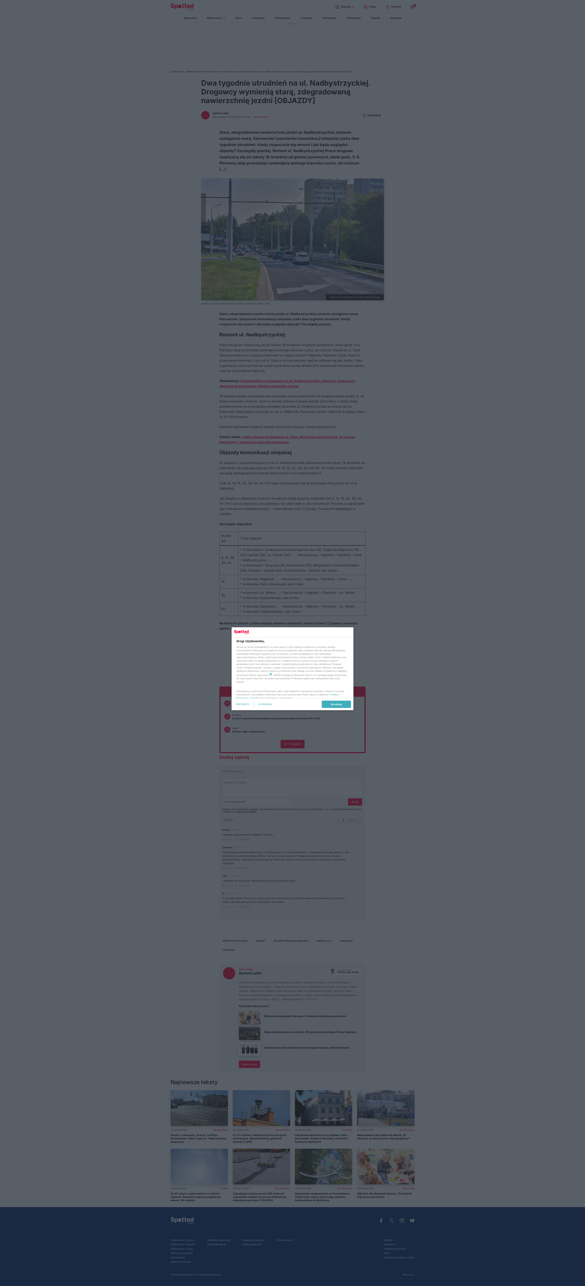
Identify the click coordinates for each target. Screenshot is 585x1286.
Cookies (254, 698)
